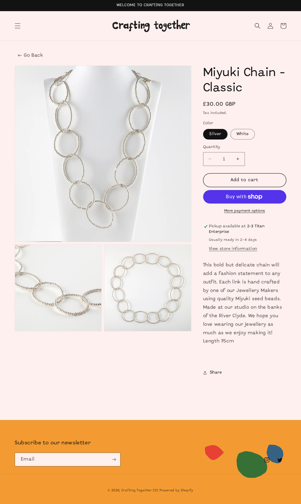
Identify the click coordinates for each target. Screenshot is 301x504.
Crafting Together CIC (139, 490)
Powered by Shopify (176, 490)
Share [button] (216, 372)
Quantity (211, 147)
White (243, 134)
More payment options (244, 211)
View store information (233, 249)
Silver (215, 134)
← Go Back (30, 55)
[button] (17, 25)
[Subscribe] (113, 459)
